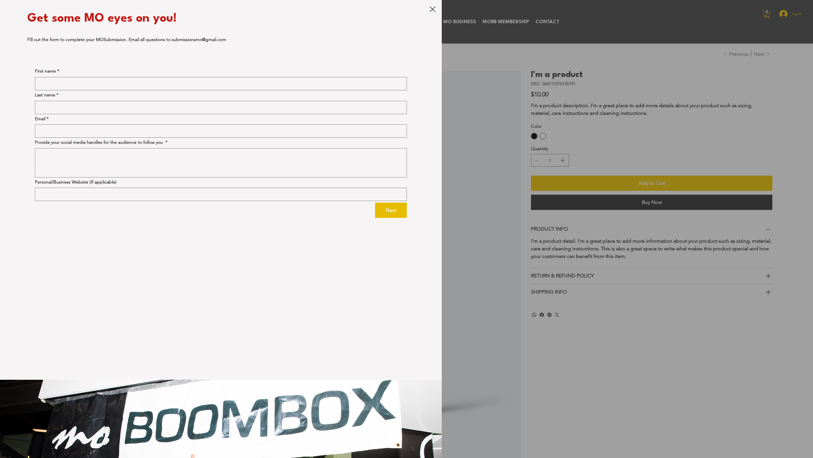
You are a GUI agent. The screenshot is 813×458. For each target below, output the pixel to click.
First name (47, 71)
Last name (46, 95)
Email (42, 118)
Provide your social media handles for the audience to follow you (101, 142)
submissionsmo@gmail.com (199, 39)
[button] (432, 9)
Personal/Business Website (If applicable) (76, 182)
